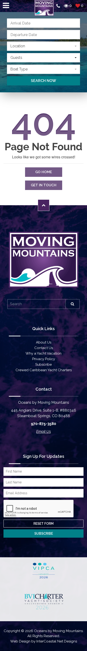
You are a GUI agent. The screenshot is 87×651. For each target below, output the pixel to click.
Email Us (43, 431)
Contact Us (43, 348)
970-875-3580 (43, 424)
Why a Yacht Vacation (43, 353)
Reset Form (43, 523)
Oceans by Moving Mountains (44, 8)
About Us (43, 342)
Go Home (43, 172)
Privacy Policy (43, 359)
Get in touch (43, 185)
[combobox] (43, 46)
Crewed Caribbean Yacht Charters (44, 370)
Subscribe (43, 364)
